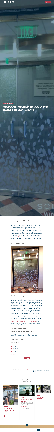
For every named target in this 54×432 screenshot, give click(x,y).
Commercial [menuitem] (22, 2)
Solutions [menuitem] (31, 2)
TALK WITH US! (27, 358)
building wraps (33, 321)
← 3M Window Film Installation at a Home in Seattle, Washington (13, 370)
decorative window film (35, 319)
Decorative (22, 397)
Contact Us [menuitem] (42, 2)
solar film (19, 236)
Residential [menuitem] (26, 2)
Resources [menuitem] (34, 2)
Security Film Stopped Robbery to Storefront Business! (9, 410)
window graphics (26, 224)
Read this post (23, 406)
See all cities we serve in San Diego (17, 354)
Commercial (6, 103)
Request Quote (48, 2)
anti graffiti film (16, 321)
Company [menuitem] (38, 2)
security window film (22, 321)
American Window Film (15, 224)
